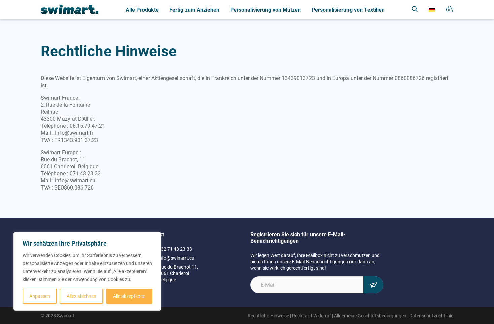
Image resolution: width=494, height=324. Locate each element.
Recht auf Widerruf (311, 315)
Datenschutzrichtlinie (431, 315)
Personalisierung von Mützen (265, 9)
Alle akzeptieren (129, 296)
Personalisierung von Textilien (348, 9)
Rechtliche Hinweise (268, 315)
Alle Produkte (142, 9)
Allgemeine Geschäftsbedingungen (370, 315)
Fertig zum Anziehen (194, 9)
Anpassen (39, 296)
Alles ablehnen (81, 296)
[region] (87, 271)
